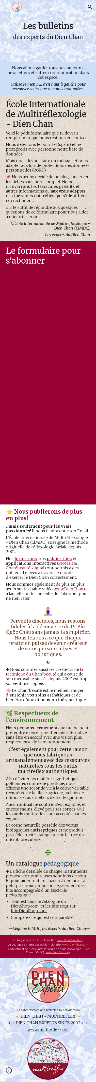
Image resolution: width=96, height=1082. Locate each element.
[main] (48, 30)
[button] (6, 7)
